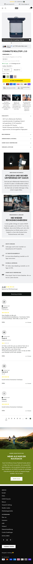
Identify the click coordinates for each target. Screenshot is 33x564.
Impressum (4, 520)
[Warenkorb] (30, 8)
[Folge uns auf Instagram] (7, 540)
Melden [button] (3, 322)
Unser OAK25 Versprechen (9, 142)
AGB (3, 523)
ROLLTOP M (17, 70)
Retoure (4, 502)
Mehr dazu (16, 479)
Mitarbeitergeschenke (7, 511)
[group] (16, 287)
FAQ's (3, 496)
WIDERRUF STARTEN (9, 546)
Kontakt (4, 493)
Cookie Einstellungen (7, 532)
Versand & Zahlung (7, 505)
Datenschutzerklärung (7, 529)
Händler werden (6, 508)
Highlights (5, 115)
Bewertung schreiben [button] (16, 294)
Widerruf (4, 526)
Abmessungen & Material (9, 138)
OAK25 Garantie (6, 499)
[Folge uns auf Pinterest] (10, 540)
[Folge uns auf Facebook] (3, 540)
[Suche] (5, 8)
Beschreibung (6, 134)
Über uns (4, 517)
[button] (16, 54)
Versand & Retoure (7, 147)
